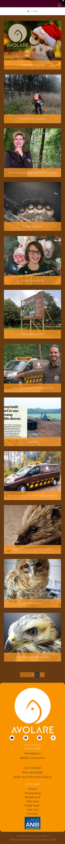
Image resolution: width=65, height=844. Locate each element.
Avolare (10, 5)
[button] (62, 3)
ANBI (53, 839)
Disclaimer (40, 839)
